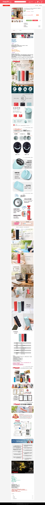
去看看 (39, 25)
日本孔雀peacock (26, 24)
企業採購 (29, 1)
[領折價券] (40, 5)
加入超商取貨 (29, 20)
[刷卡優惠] (37, 5)
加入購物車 (35, 20)
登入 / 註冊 (41, 0)
